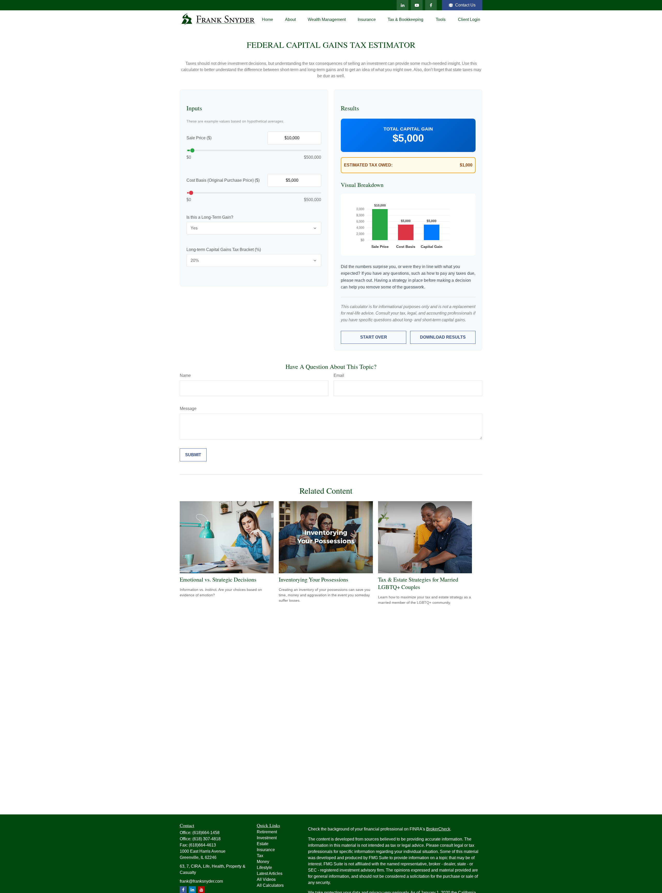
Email (339, 375)
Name (185, 375)
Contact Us (465, 5)
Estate (262, 844)
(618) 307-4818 (206, 839)
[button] (267, 19)
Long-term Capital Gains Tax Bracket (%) (223, 249)
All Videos (266, 879)
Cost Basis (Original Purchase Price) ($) (223, 180)
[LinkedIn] (402, 5)
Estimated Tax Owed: (368, 165)
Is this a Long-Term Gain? (209, 217)
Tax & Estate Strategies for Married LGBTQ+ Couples (418, 583)
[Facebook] (431, 5)
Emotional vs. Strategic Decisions (218, 579)
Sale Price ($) (199, 138)
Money (263, 861)
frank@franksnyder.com (201, 881)
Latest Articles (269, 873)
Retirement (267, 832)
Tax (260, 855)
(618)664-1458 (206, 832)
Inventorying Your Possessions (313, 579)
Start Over (373, 337)
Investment (267, 838)
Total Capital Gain (408, 129)
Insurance (266, 850)
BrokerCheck (438, 829)
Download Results (443, 337)
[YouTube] (417, 5)
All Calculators (270, 885)
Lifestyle (264, 867)
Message (188, 408)
